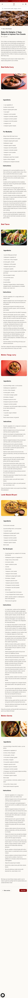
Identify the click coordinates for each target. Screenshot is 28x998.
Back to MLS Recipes (7, 28)
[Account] (23, 4)
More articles (7, 890)
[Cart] (25, 4)
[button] (3, 995)
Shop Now (23, 890)
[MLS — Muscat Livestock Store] (14, 4)
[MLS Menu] (2, 4)
